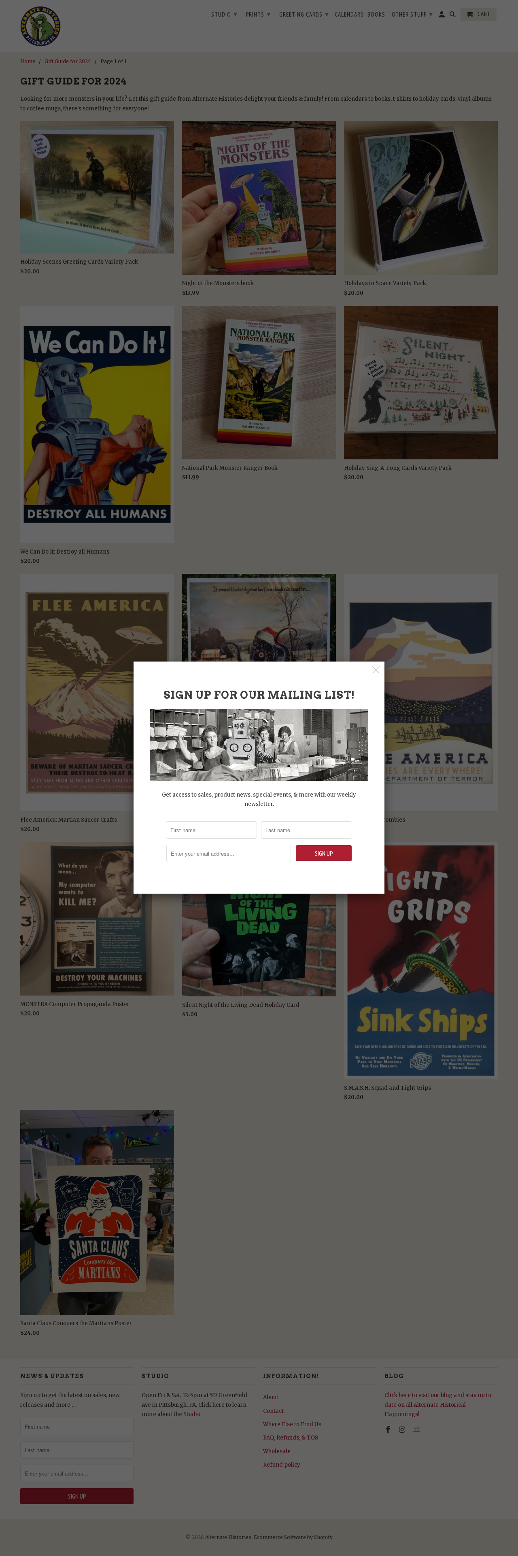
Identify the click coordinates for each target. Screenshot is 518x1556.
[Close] (376, 670)
